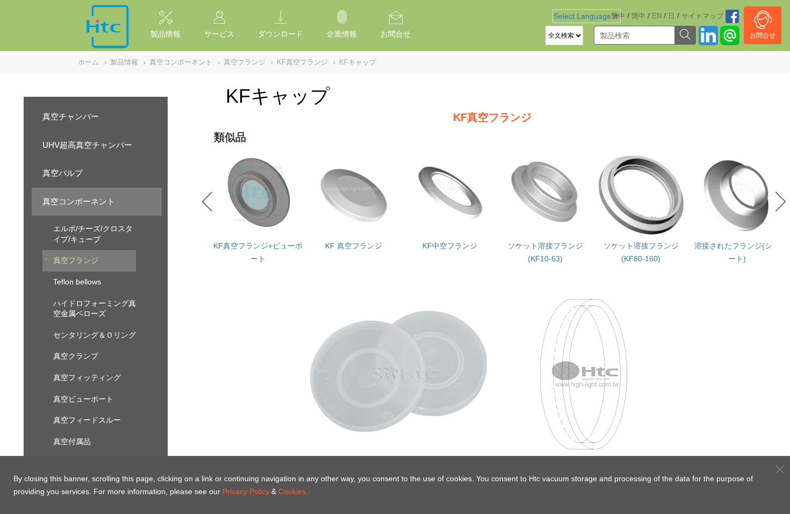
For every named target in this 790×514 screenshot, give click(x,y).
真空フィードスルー (87, 420)
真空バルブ (62, 172)
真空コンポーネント (78, 201)
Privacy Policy (245, 491)
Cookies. (293, 491)
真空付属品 (72, 441)
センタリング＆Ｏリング (94, 335)
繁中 (618, 16)
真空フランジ (75, 260)
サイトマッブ (702, 16)
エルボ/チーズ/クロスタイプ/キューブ (93, 234)
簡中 (638, 16)
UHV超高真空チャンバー (87, 144)
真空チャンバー (70, 116)
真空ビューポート (83, 399)
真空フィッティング (87, 377)
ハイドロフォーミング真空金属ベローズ (94, 308)
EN (657, 16)
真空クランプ (75, 356)
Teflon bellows (77, 281)
